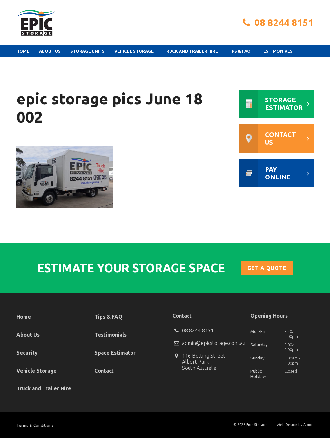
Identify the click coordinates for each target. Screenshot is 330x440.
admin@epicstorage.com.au (213, 343)
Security (27, 353)
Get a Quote (267, 268)
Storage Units (87, 51)
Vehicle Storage (134, 51)
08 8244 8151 (284, 22)
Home (22, 51)
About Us (50, 51)
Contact (104, 371)
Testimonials (276, 51)
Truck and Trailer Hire (190, 51)
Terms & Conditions (34, 425)
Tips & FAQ (239, 51)
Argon (308, 424)
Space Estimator (115, 353)
